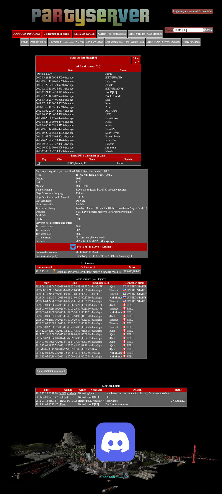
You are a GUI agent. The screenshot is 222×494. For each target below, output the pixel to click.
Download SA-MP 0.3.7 (66, 41)
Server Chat (205, 11)
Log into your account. (185, 11)
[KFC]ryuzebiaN (67, 393)
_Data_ (62, 404)
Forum (24, 41)
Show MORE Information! (51, 371)
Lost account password (117, 41)
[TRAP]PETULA (68, 400)
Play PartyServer (94, 41)
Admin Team (137, 41)
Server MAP (153, 41)
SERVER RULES (84, 33)
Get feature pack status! (57, 33)
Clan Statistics (154, 33)
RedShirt (63, 397)
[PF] (39, 163)
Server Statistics (137, 33)
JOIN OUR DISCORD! (26, 33)
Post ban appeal (38, 41)
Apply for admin (191, 41)
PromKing (82, 256)
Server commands (171, 41)
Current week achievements (112, 33)
